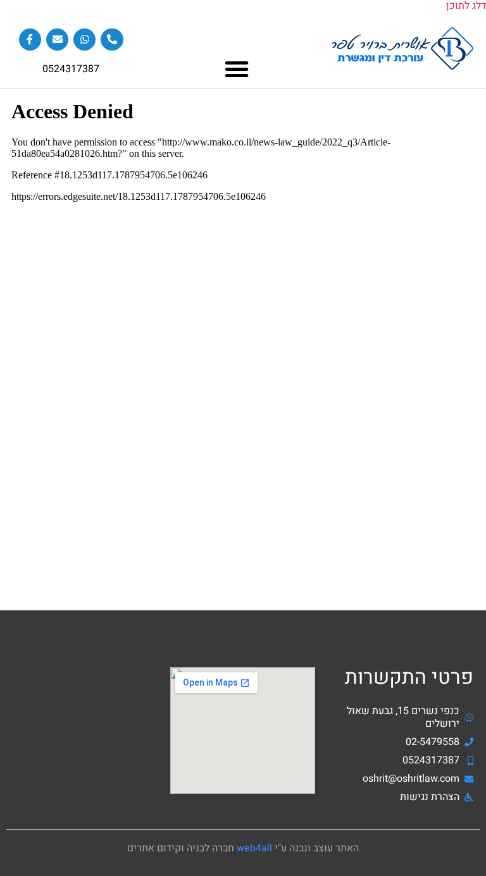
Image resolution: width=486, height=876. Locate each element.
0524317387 (70, 69)
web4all (254, 848)
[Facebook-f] (30, 39)
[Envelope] (57, 39)
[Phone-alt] (112, 39)
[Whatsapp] (84, 39)
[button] (237, 69)
